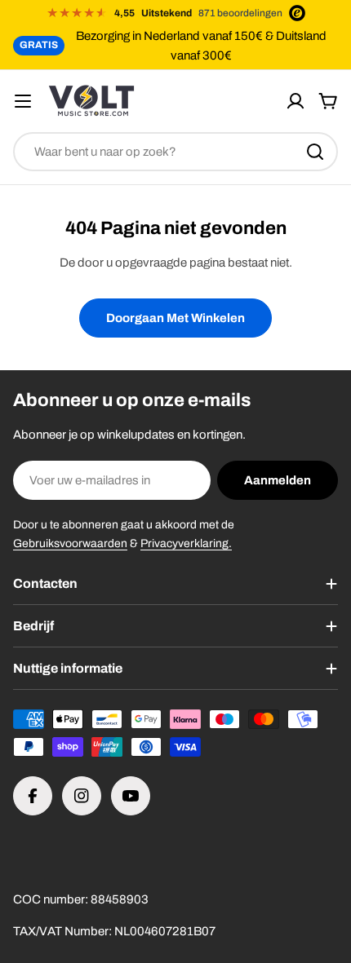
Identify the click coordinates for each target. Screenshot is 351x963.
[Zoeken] (315, 151)
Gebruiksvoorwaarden (70, 543)
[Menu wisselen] (23, 101)
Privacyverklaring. (186, 543)
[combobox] (175, 151)
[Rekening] (295, 101)
